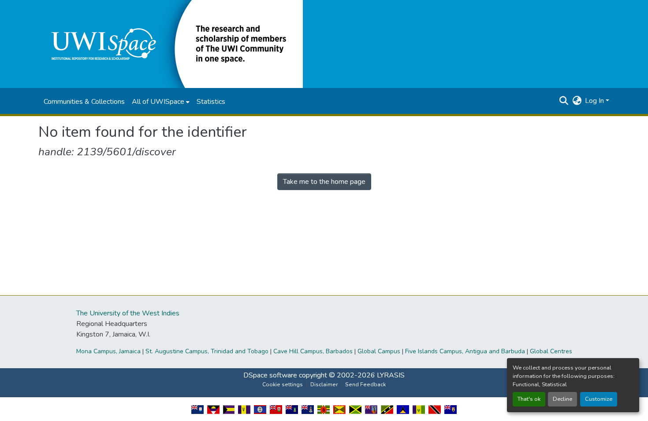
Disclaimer (324, 384)
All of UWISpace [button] (158, 101)
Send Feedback (365, 384)
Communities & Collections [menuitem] (84, 101)
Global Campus (379, 351)
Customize (598, 399)
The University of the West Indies (127, 313)
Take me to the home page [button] (324, 182)
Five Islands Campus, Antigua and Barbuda (465, 351)
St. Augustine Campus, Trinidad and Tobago (206, 351)
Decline (562, 399)
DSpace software (270, 375)
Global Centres (551, 351)
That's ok (529, 399)
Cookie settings (282, 384)
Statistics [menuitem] (211, 101)
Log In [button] (595, 101)
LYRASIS (391, 375)
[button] (170, 43)
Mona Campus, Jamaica (108, 351)
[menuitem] (161, 101)
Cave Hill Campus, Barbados (313, 351)
